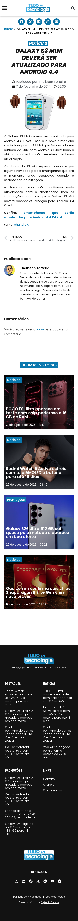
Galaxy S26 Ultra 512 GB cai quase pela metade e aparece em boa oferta (19, 716)
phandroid (21, 224)
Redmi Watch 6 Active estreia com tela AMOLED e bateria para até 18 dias (18, 697)
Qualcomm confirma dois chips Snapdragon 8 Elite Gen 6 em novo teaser (19, 734)
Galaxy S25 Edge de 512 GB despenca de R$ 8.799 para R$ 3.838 (19, 829)
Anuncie (48, 785)
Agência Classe (50, 902)
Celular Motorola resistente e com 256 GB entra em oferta (17, 752)
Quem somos (53, 790)
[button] (72, 8)
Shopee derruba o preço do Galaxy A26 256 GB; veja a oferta (20, 814)
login (40, 329)
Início (8, 29)
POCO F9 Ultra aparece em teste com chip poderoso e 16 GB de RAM (57, 696)
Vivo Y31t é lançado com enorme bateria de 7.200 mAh (56, 752)
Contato (49, 779)
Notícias (38, 43)
